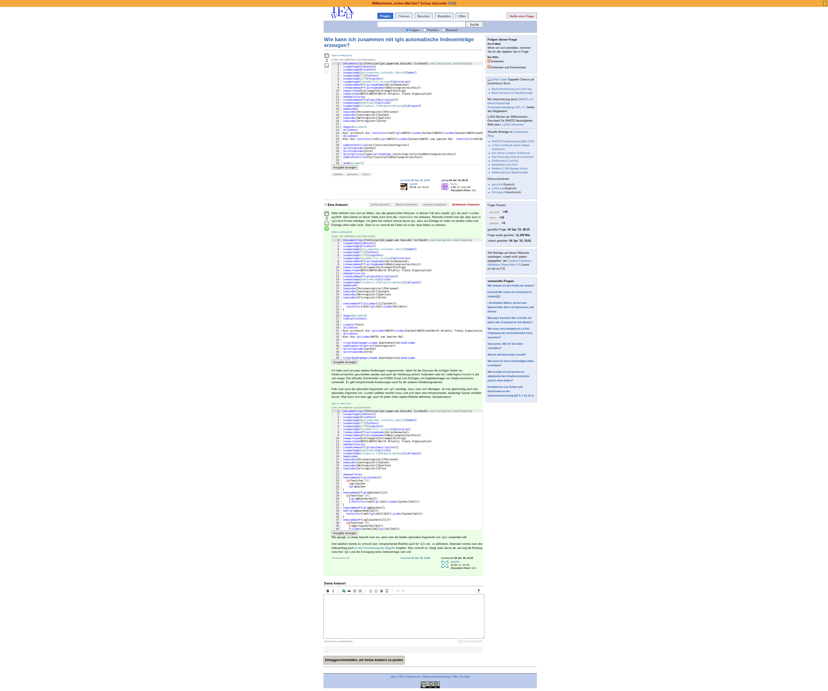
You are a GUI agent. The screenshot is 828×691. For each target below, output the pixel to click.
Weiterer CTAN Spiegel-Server (510, 168)
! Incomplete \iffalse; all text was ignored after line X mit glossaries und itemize (511, 307)
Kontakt (465, 676)
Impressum (413, 676)
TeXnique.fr (498, 192)
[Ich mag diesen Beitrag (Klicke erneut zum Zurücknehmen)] (326, 55)
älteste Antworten (406, 204)
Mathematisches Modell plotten (510, 172)
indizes (366, 174)
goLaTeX (497, 184)
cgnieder (413, 184)
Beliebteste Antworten (466, 204)
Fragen (385, 16)
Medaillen (444, 16)
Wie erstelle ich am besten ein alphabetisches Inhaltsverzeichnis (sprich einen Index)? (508, 376)
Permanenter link (341, 558)
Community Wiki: (472, 641)
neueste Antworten (434, 204)
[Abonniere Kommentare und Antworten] (489, 66)
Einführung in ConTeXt (505, 160)
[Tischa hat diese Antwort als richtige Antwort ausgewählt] (326, 228)
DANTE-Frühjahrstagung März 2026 (513, 141)
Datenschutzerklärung (436, 676)
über (393, 676)
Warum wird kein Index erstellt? (507, 354)
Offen (462, 16)
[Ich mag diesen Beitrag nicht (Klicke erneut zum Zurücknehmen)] (326, 65)
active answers (380, 204)
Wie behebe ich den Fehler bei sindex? (511, 285)
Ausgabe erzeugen (344, 167)
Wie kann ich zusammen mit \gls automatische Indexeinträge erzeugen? (399, 42)
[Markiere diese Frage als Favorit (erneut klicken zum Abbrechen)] (326, 70)
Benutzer (423, 16)
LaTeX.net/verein (513, 124)
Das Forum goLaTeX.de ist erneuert (512, 156)
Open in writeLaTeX (341, 55)
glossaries (352, 174)
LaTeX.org (498, 188)
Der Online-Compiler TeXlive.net (511, 153)
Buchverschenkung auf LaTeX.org (512, 89)
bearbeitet (415, 180)
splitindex (338, 174)
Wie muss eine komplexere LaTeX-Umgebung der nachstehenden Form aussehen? (510, 333)
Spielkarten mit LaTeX (505, 164)
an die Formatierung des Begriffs (374, 548)
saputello (454, 561)
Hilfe (455, 676)
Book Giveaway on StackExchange (512, 92)
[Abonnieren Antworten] (489, 60)
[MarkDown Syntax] (480, 591)
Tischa (453, 184)
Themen (404, 16)
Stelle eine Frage (522, 16)
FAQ (401, 676)
